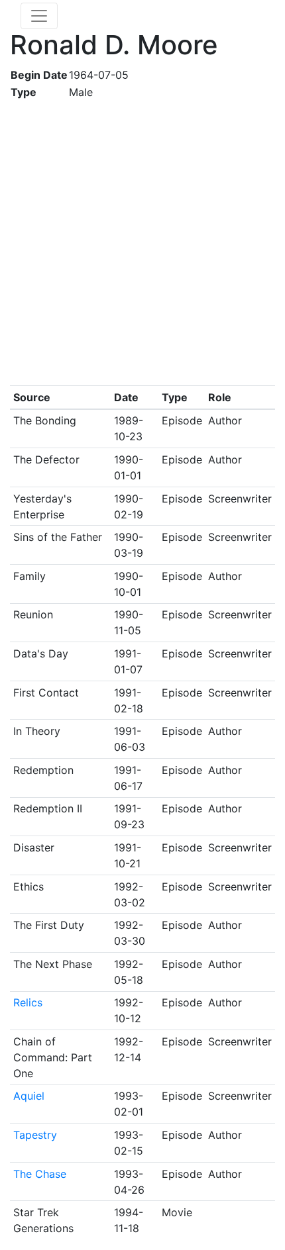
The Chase (39, 1173)
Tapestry (35, 1134)
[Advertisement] (142, 243)
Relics (27, 1002)
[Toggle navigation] (39, 16)
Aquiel (28, 1095)
